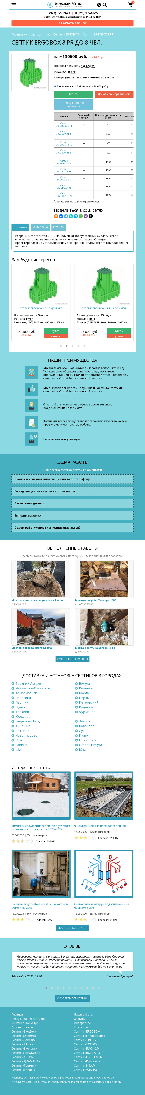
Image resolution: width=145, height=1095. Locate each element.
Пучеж (20, 707)
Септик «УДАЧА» (85, 1070)
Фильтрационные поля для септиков (100, 826)
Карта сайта (75, 1081)
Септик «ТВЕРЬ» (85, 1040)
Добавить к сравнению (114, 94)
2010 (82, 77)
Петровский (88, 702)
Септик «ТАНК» (22, 1044)
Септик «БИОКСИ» (87, 1048)
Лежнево (22, 731)
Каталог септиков (38, 34)
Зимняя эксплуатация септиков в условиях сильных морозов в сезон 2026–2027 (41, 827)
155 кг (72, 71)
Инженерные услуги (25, 1023)
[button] (61, 346)
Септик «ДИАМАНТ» (25, 1061)
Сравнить (55, 336)
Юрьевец (22, 716)
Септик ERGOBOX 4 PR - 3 (64, 153)
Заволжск (86, 721)
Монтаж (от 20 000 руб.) (93, 86)
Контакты (81, 1027)
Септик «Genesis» (23, 1040)
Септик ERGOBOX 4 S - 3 (64, 143)
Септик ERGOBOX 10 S (64, 186)
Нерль (84, 698)
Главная (17, 34)
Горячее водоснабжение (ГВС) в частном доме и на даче (39, 905)
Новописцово (26, 735)
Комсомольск (26, 693)
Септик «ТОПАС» (85, 1044)
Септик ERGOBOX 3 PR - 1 (64, 134)
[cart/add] (73, 94)
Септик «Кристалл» (87, 1061)
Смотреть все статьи (72, 927)
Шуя (18, 749)
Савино (21, 745)
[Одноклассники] (56, 216)
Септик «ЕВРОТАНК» (88, 1057)
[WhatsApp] (81, 216)
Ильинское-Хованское (33, 688)
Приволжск (88, 740)
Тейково (22, 712)
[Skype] (76, 216)
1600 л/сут (88, 65)
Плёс (19, 740)
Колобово (86, 726)
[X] (91, 216)
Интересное (82, 1023)
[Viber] (86, 216)
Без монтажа (65, 86)
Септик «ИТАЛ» (85, 1065)
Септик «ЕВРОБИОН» (26, 1053)
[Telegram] (66, 216)
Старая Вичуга (90, 745)
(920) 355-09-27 (86, 13)
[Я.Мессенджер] (71, 216)
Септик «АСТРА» (22, 1057)
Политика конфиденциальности (102, 1081)
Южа (82, 749)
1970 (108, 77)
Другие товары (22, 1027)
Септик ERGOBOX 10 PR (64, 194)
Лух (81, 731)
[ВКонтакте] (61, 216)
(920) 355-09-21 (58, 13)
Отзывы (79, 1019)
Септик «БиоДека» (24, 1031)
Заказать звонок (73, 23)
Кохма (84, 693)
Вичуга (84, 683)
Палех (83, 735)
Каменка (86, 688)
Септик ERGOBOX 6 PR (64, 170)
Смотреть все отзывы (72, 998)
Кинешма (22, 726)
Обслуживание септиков (73, 104)
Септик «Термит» (23, 1065)
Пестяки (21, 702)
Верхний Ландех (28, 683)
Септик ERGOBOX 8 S (64, 178)
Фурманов (87, 712)
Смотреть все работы (72, 659)
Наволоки (23, 698)
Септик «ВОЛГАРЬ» (87, 1053)
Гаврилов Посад (28, 721)
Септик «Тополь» (23, 1070)
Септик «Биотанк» (24, 1048)
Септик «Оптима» (23, 1036)
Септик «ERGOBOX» (66, 34)
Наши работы (83, 1014)
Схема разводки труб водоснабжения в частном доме (101, 905)
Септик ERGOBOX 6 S (64, 162)
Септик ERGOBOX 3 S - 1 (64, 124)
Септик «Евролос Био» (89, 1036)
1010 (95, 77)
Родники (86, 707)
